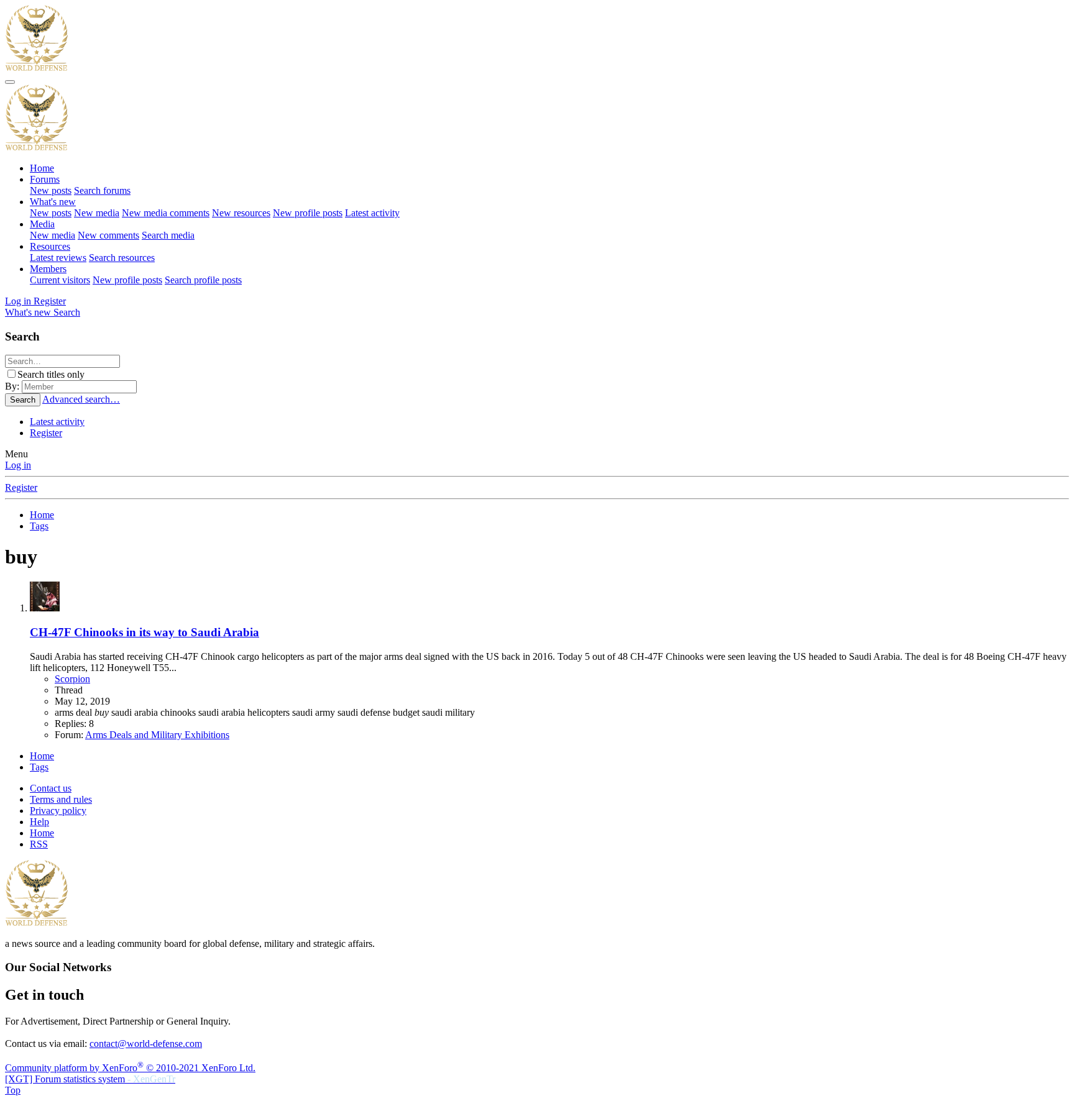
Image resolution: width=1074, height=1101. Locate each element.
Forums (45, 179)
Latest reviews (58, 257)
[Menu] (10, 82)
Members (48, 268)
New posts (50, 190)
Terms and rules (61, 799)
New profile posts (307, 213)
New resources (241, 213)
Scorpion (72, 679)
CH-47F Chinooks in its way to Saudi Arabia (144, 632)
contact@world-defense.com (146, 1043)
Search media (168, 235)
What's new (53, 201)
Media (42, 224)
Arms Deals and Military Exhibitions (157, 734)
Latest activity (372, 213)
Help (39, 821)
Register (46, 432)
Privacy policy (58, 810)
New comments (108, 235)
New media (96, 213)
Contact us (50, 788)
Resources (50, 246)
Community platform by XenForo (130, 1067)
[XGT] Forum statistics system (90, 1079)
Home (42, 168)
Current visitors (60, 280)
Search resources (122, 257)
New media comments (165, 213)
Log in (18, 465)
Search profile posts (203, 280)
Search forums (102, 190)
